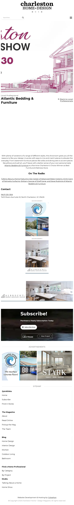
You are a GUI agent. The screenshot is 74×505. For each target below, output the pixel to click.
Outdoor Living (8, 454)
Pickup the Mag (9, 425)
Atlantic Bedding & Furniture (17, 165)
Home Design (8, 441)
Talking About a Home (11, 483)
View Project (45, 336)
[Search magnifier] (23, 17)
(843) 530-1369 (7, 195)
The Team (6, 429)
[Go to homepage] (37, 5)
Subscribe (6, 400)
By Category (7, 471)
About (4, 416)
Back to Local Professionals (66, 100)
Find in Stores (8, 404)
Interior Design (8, 446)
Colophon (52, 497)
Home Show (7, 487)
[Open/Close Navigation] (71, 17)
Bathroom (6, 458)
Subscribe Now (29, 327)
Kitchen (5, 450)
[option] (1, 129)
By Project (6, 475)
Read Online (7, 420)
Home (4, 395)
